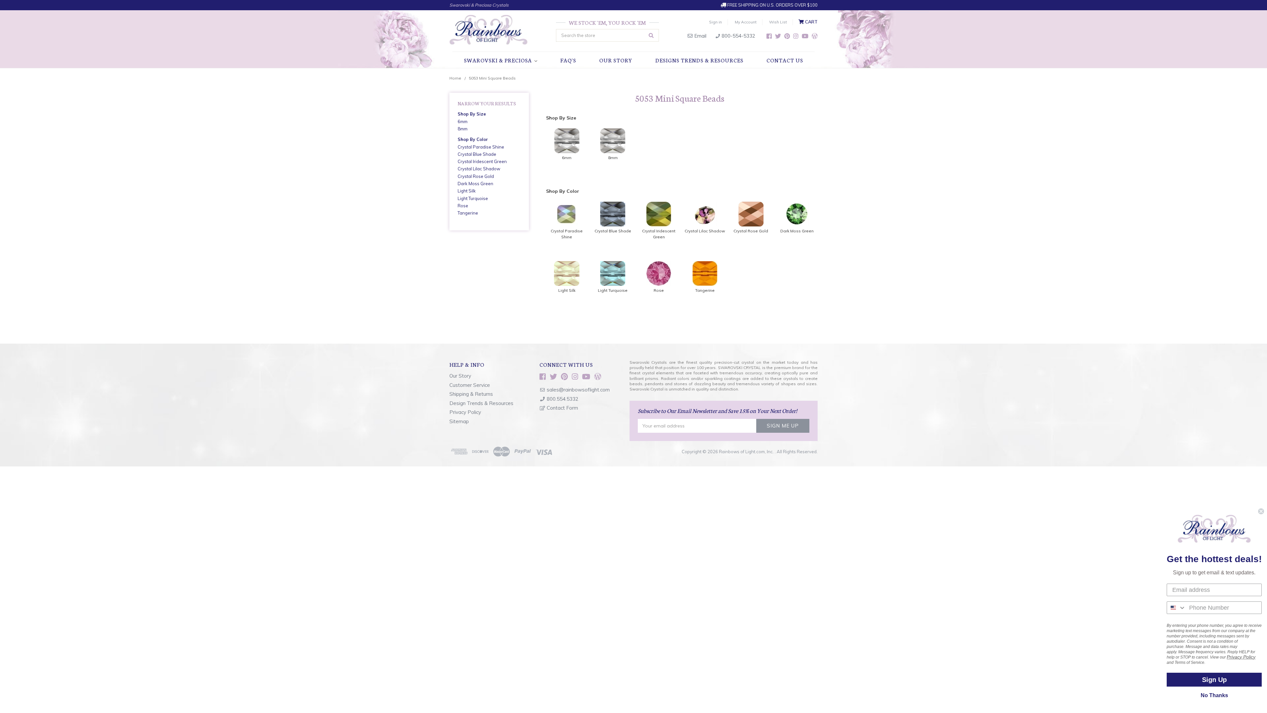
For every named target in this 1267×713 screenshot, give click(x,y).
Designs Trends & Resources (699, 60)
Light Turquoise (473, 198)
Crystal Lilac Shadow (479, 168)
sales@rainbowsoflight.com (578, 390)
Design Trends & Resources (481, 403)
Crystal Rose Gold (476, 176)
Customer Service (469, 385)
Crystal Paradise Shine (481, 147)
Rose (463, 205)
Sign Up (1214, 679)
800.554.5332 (562, 399)
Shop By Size (472, 114)
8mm (463, 128)
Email (699, 36)
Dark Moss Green (475, 183)
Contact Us (784, 60)
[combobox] (1176, 608)
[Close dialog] (1261, 511)
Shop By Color (473, 139)
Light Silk (467, 190)
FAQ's (568, 60)
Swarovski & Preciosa (498, 60)
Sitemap (459, 421)
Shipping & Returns (471, 394)
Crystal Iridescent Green (482, 161)
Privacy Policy (465, 412)
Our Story (615, 60)
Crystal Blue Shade (477, 154)
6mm (463, 121)
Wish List (778, 21)
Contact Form (562, 408)
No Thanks (1214, 695)
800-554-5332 (737, 36)
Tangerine (468, 213)
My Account (746, 21)
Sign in (715, 21)
